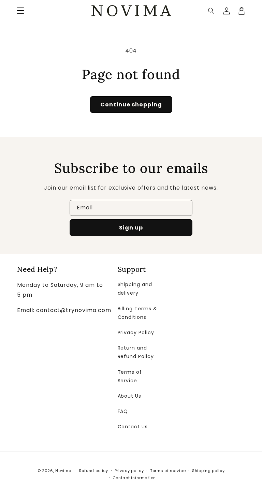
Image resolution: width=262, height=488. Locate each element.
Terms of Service (130, 376)
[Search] (211, 10)
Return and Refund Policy (136, 352)
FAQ (123, 411)
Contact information (134, 477)
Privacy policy (129, 470)
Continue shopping (131, 104)
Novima (63, 470)
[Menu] (20, 10)
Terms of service (168, 470)
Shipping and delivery (135, 288)
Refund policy (93, 470)
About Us (130, 396)
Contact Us (133, 426)
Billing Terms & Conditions (137, 313)
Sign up (131, 228)
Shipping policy (208, 470)
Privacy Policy (136, 332)
